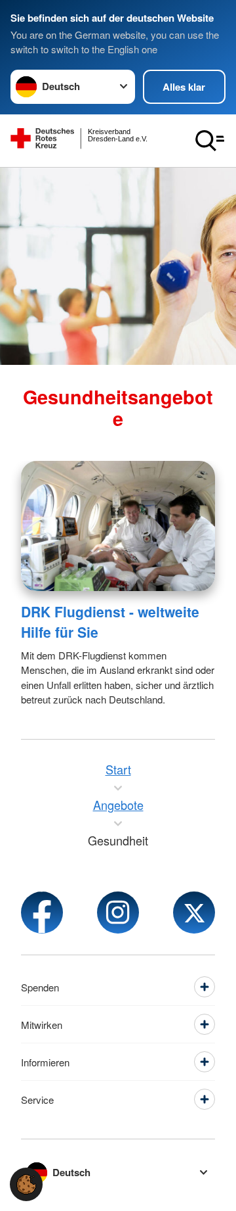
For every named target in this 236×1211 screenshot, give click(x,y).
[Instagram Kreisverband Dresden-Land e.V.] (118, 912)
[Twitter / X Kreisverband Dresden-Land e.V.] (194, 912)
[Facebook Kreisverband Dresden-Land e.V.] (42, 912)
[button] (26, 1184)
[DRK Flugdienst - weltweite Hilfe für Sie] (118, 525)
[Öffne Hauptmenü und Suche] (210, 140)
